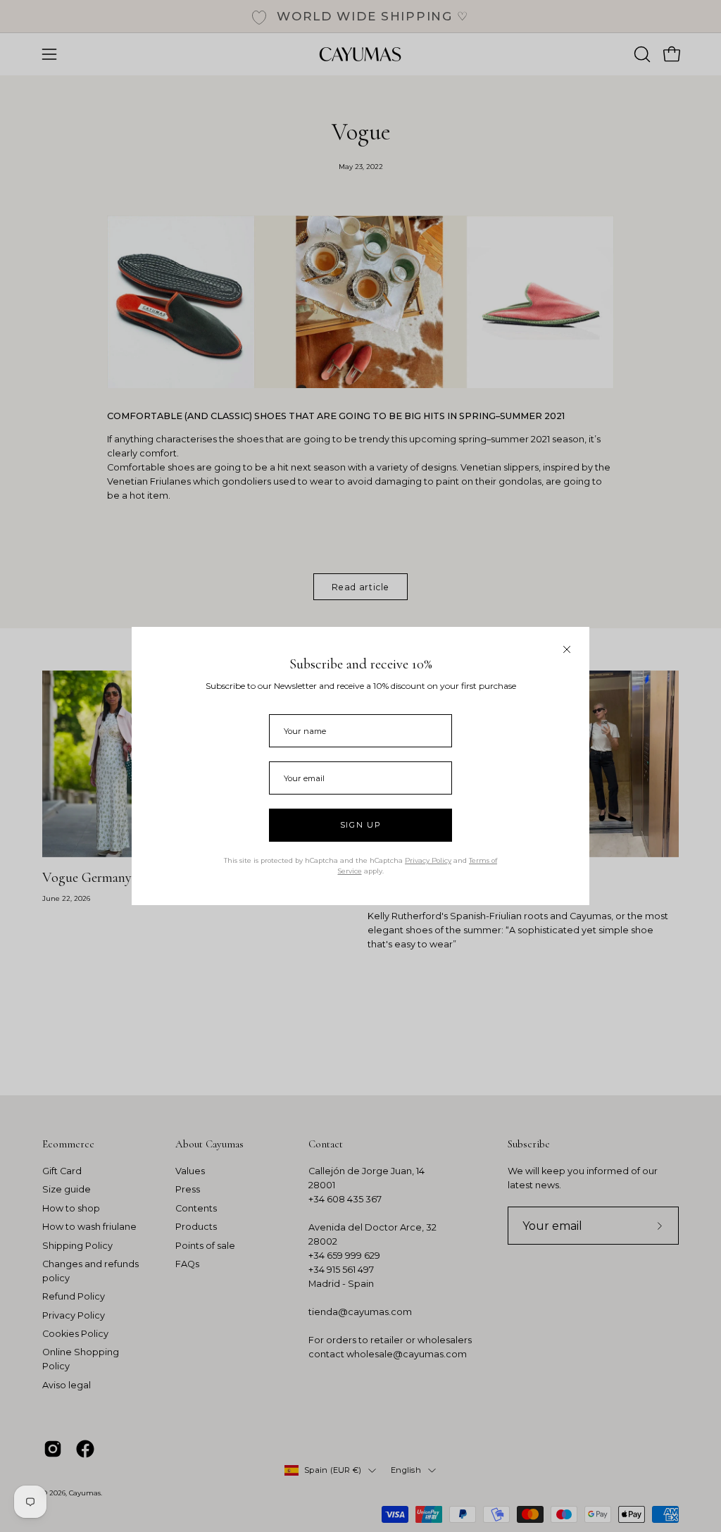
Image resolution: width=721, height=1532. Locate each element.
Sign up (361, 825)
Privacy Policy (428, 860)
